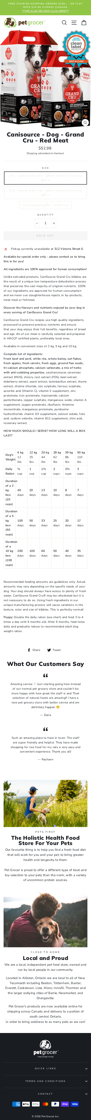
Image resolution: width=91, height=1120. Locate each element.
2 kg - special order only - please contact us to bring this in (45, 178)
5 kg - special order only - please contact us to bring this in (45, 192)
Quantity (45, 214)
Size (45, 168)
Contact (45, 1093)
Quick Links (45, 1068)
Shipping (32, 153)
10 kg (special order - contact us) (45, 205)
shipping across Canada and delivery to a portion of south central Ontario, (45, 1014)
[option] (45, 7)
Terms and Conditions (45, 1081)
